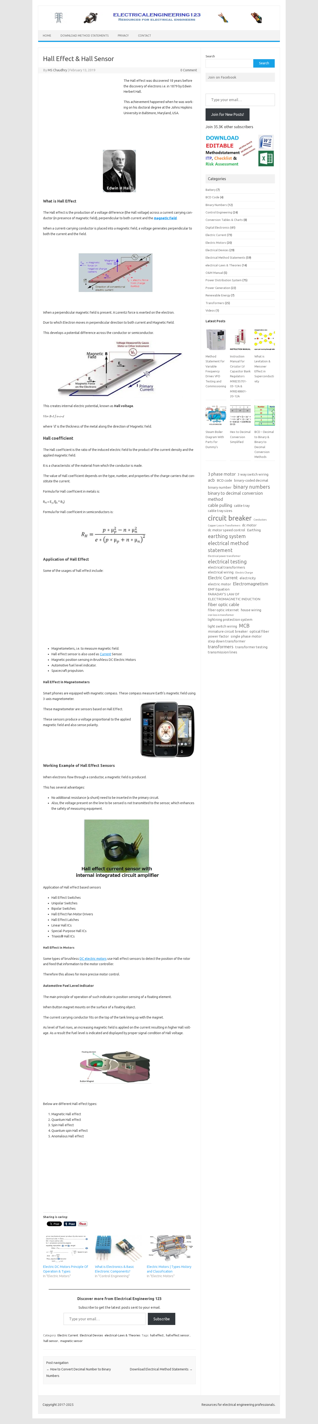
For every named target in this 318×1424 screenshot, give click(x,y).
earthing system (227, 536)
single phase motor (246, 636)
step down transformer (226, 641)
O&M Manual (214, 272)
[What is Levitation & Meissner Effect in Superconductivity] (264, 341)
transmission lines (222, 652)
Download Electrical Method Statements (161, 1369)
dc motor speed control (226, 530)
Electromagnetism (250, 583)
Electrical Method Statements (225, 257)
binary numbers (251, 487)
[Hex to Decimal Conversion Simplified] (240, 417)
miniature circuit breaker (228, 631)
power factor (218, 636)
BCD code (224, 480)
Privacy (123, 35)
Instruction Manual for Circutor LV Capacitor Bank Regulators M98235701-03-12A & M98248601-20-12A (240, 376)
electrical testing (227, 561)
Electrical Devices (91, 1335)
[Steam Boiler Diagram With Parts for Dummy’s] (216, 417)
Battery (211, 189)
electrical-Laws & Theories (122, 1335)
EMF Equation (219, 589)
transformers (220, 646)
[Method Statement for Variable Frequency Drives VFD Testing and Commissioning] (216, 341)
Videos (210, 310)
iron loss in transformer (221, 615)
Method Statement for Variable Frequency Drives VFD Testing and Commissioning (216, 371)
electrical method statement (228, 546)
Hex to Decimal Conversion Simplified (240, 436)
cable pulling (220, 505)
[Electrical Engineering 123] (159, 22)
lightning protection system (230, 619)
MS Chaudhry (57, 70)
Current (105, 654)
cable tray (242, 506)
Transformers (215, 303)
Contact (144, 35)
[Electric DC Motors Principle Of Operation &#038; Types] (66, 1248)
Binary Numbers (216, 204)
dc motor (249, 525)
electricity (248, 578)
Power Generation (218, 287)
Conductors (260, 519)
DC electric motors (93, 959)
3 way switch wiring (253, 474)
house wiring (251, 610)
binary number (219, 487)
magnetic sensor (71, 1340)
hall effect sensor (177, 1335)
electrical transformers (226, 567)
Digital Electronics (218, 227)
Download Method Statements (84, 35)
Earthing (254, 530)
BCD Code (212, 197)
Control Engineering (219, 212)
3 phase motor (222, 474)
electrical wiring (220, 572)
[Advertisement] (82, 113)
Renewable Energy (218, 295)
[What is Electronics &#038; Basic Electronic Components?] (118, 1248)
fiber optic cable (223, 604)
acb (211, 480)
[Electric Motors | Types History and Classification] (170, 1248)
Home (47, 35)
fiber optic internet (223, 610)
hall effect (157, 1335)
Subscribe (161, 1319)
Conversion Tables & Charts (224, 219)
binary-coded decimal (251, 480)
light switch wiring (222, 626)
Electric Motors (216, 242)
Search (210, 56)
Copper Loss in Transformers (224, 525)
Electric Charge (244, 572)
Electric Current (68, 1335)
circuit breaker (230, 518)
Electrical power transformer (224, 556)
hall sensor (51, 1340)
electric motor (219, 584)
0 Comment (188, 70)
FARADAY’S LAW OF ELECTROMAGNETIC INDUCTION (234, 596)
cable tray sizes (220, 511)
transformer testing (251, 647)
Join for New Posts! (227, 114)
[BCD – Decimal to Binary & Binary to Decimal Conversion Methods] (264, 417)
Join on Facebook (222, 77)
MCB (244, 625)
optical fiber (259, 631)
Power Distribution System (224, 280)
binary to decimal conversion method (235, 496)
